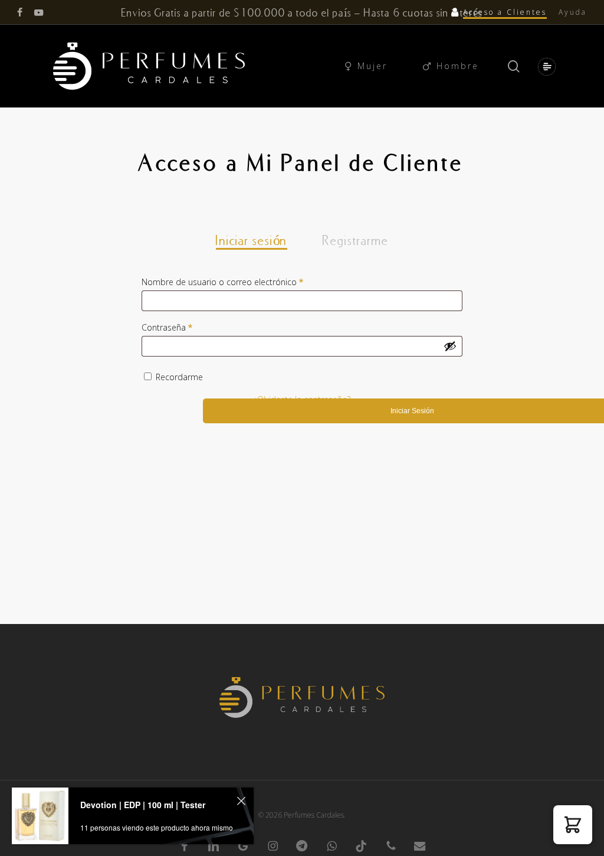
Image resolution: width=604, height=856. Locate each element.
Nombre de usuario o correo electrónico (251, 281)
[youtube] (39, 12)
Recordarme (179, 377)
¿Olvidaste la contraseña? (302, 399)
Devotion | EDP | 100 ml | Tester (142, 805)
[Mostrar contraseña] (450, 345)
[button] (544, 66)
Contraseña (195, 327)
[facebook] (19, 12)
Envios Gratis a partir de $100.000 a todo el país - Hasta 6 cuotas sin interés (302, 12)
